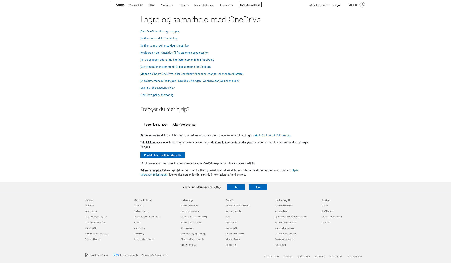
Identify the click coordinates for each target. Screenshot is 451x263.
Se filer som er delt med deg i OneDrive (164, 45)
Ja (236, 187)
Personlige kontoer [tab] (155, 124)
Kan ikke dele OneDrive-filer (157, 88)
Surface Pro (89, 205)
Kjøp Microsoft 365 (250, 4)
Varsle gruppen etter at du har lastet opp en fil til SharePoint (177, 59)
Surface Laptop (91, 211)
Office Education (187, 228)
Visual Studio (280, 244)
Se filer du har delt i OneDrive (158, 38)
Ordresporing (139, 228)
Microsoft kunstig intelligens (238, 205)
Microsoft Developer (283, 205)
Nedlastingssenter (141, 211)
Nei (258, 187)
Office (152, 4)
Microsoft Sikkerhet (234, 211)
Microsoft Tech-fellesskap (285, 222)
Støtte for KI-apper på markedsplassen (291, 216)
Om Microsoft (327, 211)
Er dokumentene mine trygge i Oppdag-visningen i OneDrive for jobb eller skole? (189, 80)
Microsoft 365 (136, 4)
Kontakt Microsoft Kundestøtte (162, 155)
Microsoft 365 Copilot (235, 233)
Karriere (325, 205)
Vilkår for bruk (304, 256)
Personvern (288, 256)
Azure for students (188, 244)
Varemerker (320, 256)
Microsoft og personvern (332, 216)
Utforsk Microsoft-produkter (96, 233)
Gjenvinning (139, 233)
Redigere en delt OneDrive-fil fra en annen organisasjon (174, 52)
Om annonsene (335, 256)
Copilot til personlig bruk (95, 222)
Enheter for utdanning (190, 211)
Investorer (326, 222)
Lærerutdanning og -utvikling (193, 233)
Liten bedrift (231, 244)
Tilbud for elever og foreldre (192, 239)
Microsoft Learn (281, 211)
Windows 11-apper (93, 239)
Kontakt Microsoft (271, 256)
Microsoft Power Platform (285, 233)
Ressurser (225, 4)
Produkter (165, 4)
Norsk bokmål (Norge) (99, 254)
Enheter (182, 4)
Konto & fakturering (204, 4)
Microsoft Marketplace (284, 228)
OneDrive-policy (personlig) (157, 95)
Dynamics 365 (231, 222)
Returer (137, 222)
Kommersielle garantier (144, 239)
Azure (228, 216)
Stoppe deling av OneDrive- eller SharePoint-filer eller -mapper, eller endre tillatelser (191, 73)
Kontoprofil (138, 205)
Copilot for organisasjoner (96, 216)
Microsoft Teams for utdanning (194, 216)
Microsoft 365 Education (191, 222)
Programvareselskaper (284, 239)
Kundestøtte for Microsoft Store (147, 216)
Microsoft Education (189, 205)
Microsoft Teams (233, 239)
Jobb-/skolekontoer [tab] (184, 124)
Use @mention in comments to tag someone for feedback (175, 66)
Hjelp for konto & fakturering (273, 135)
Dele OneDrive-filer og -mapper (159, 31)
